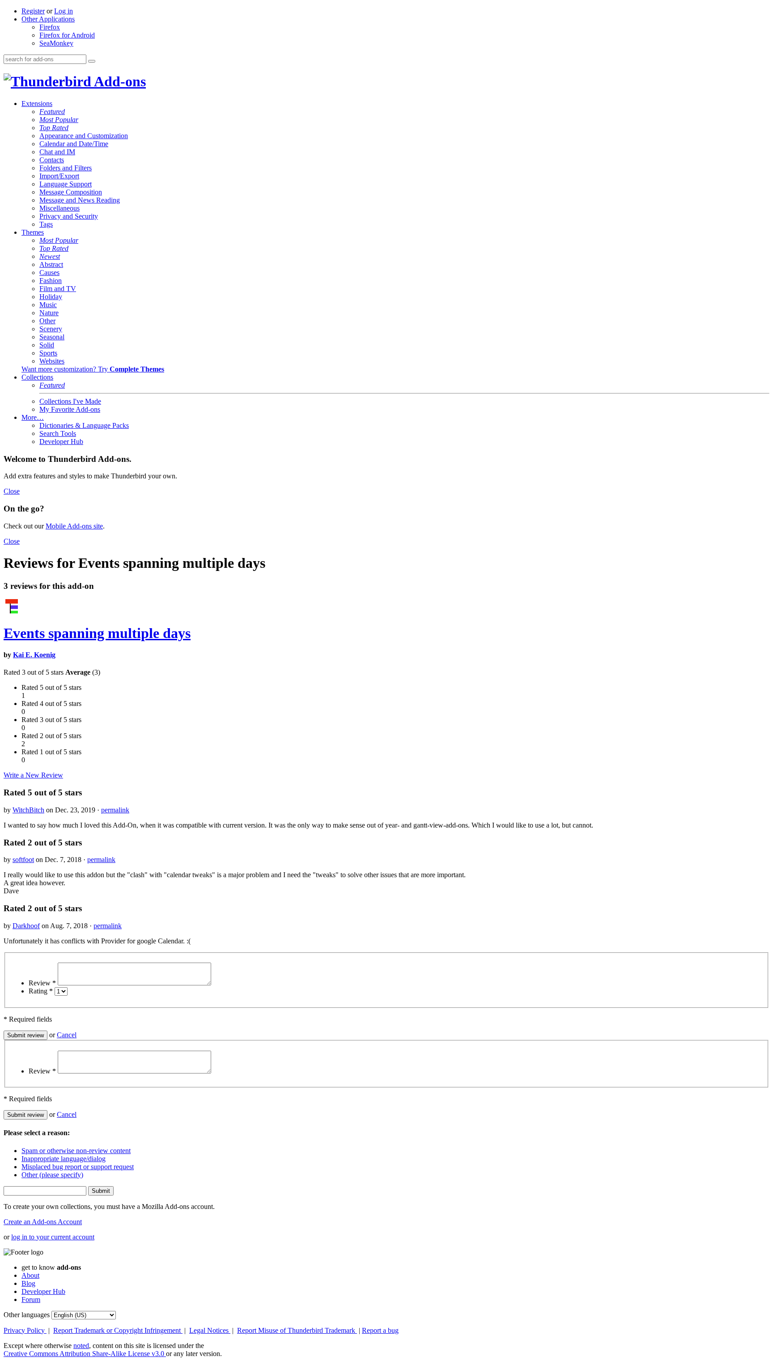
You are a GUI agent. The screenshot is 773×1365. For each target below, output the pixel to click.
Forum (30, 1299)
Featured (52, 111)
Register (33, 11)
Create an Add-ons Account (43, 1222)
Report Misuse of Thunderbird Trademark (297, 1330)
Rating (41, 991)
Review (42, 983)
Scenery (50, 329)
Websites (51, 361)
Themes (32, 232)
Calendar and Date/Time (73, 144)
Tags (46, 224)
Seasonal (51, 337)
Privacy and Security (68, 216)
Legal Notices (209, 1330)
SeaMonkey (56, 43)
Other (47, 321)
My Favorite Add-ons (69, 409)
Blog (28, 1283)
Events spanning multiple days (97, 633)
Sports (48, 353)
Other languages (27, 1315)
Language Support (65, 184)
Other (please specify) (52, 1175)
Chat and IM (57, 152)
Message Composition (70, 192)
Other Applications (48, 19)
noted (81, 1345)
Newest (49, 256)
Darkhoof (26, 926)
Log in (63, 11)
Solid (46, 345)
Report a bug (380, 1330)
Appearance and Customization (83, 135)
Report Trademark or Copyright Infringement (118, 1330)
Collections (37, 377)
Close (12, 491)
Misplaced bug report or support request (77, 1167)
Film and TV (57, 288)
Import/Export (59, 176)
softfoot (23, 859)
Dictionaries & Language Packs (84, 425)
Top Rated (53, 127)
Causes (49, 272)
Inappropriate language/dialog (63, 1158)
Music (48, 304)
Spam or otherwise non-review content (76, 1150)
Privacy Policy (25, 1330)
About (30, 1275)
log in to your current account (52, 1237)
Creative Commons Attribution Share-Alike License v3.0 (85, 1353)
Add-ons (118, 81)
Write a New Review (33, 775)
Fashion (50, 280)
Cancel (66, 1035)
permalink (115, 810)
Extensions (36, 103)
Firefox (49, 27)
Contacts (51, 160)
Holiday (50, 296)
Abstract (51, 264)
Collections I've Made (70, 401)
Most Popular (58, 119)
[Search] (91, 61)
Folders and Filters (65, 168)
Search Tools (57, 433)
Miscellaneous (59, 208)
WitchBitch (28, 810)
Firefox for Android (67, 35)
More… (32, 417)
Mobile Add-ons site (74, 526)
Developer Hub (61, 441)
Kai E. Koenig (34, 655)
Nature (49, 313)
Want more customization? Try (92, 369)
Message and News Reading (79, 200)
